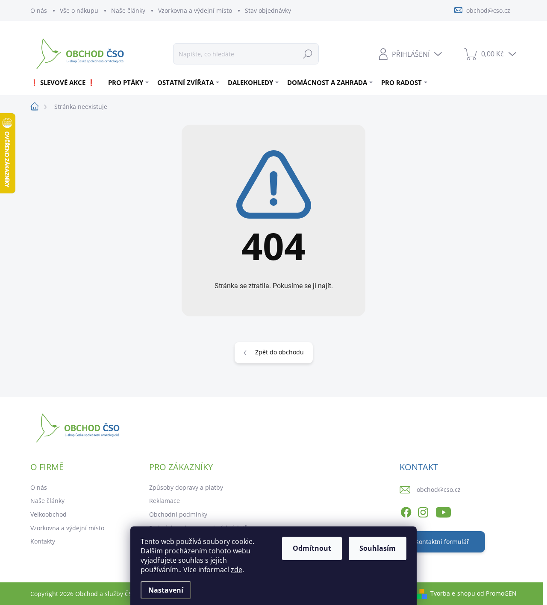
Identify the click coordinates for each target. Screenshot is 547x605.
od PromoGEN (497, 593)
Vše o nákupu (79, 10)
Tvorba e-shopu (452, 593)
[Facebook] (406, 510)
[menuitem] (66, 82)
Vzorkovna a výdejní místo (195, 10)
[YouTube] (443, 510)
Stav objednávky (268, 10)
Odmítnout (312, 548)
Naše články (128, 10)
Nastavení (165, 590)
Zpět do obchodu (279, 352)
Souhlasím (377, 548)
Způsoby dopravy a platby (186, 487)
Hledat (307, 54)
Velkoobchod (48, 514)
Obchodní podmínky (178, 514)
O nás (38, 10)
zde (236, 569)
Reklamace (164, 501)
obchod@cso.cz (439, 489)
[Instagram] (423, 510)
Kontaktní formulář (442, 542)
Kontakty (42, 541)
